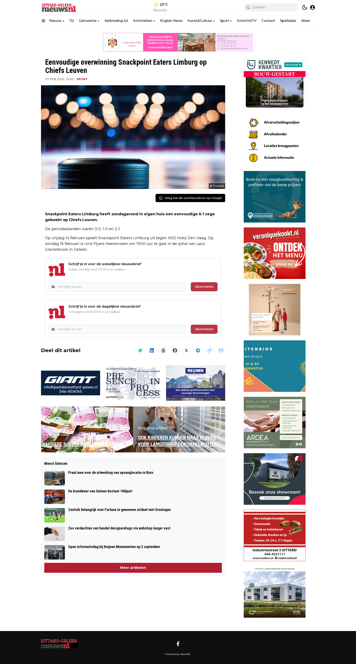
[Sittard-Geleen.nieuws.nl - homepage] (59, 7)
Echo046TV (246, 21)
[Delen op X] (186, 350)
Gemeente (88, 21)
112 (71, 21)
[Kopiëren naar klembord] (209, 350)
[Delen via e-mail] (221, 350)
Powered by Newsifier (178, 654)
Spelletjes (288, 21)
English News (171, 21)
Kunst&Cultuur (199, 21)
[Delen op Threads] (163, 350)
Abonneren (204, 287)
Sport (224, 21)
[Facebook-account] (178, 643)
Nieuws (55, 21)
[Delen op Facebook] (175, 350)
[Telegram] (198, 350)
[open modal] (312, 7)
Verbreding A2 (116, 21)
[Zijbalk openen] (43, 20)
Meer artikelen (133, 568)
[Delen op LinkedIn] (152, 350)
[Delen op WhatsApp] (140, 350)
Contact (268, 21)
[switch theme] (305, 7)
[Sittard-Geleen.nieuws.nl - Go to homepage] (59, 643)
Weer (305, 21)
